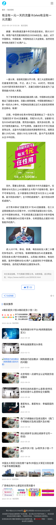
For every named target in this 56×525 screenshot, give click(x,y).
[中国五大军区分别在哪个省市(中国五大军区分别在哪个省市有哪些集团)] (28, 473)
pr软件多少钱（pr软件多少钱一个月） (36, 450)
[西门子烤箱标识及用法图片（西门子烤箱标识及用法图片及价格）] (10, 422)
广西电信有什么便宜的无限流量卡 (18, 485)
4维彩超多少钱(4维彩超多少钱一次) (19, 310)
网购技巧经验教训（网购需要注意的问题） (37, 361)
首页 (3, 10)
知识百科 (24, 25)
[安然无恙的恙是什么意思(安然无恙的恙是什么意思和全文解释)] (10, 392)
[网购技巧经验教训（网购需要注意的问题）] (10, 363)
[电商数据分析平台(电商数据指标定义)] (10, 333)
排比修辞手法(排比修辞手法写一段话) (36, 435)
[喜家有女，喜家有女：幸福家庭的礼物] (10, 407)
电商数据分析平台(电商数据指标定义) (36, 331)
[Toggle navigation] (52, 3)
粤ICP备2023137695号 (14, 511)
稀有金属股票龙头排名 (31, 344)
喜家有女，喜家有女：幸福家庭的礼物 (37, 405)
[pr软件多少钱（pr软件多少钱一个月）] (10, 452)
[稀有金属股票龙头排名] (10, 348)
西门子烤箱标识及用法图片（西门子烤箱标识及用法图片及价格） (37, 420)
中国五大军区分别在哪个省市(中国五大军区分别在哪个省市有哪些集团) (28, 464)
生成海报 (10, 296)
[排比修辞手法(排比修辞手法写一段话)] (10, 437)
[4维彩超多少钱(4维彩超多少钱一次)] (28, 317)
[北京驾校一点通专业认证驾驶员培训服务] (10, 378)
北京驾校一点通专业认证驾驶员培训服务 (37, 375)
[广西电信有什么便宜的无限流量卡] (28, 492)
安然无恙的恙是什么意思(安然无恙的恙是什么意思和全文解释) (36, 390)
